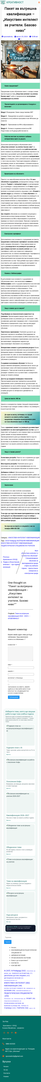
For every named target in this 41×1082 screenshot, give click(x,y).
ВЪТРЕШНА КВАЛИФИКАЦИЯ (28, 541)
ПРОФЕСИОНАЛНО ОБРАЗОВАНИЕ (12, 1001)
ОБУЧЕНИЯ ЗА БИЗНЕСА (23, 990)
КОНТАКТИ (15, 963)
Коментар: (12, 645)
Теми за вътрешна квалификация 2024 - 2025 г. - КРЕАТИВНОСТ (19, 616)
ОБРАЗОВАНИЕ (30, 988)
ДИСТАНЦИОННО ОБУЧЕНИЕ (13, 978)
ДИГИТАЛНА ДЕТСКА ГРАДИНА (17, 976)
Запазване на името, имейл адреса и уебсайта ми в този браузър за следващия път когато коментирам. (19, 690)
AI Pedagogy (12, 541)
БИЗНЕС (7, 973)
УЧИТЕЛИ (31, 546)
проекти (32, 1008)
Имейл (11, 671)
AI (6, 541)
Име (10, 664)
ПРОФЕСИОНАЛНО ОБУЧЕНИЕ (21, 958)
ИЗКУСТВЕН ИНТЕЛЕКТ (17, 538)
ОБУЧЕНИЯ (9, 990)
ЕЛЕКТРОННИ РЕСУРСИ (10, 980)
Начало (13, 947)
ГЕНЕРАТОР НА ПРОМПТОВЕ (22, 973)
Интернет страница (15, 678)
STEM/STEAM (31, 971)
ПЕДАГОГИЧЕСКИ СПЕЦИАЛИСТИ (14, 546)
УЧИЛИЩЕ (10, 1008)
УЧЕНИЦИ (24, 1005)
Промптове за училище (12, 1005)
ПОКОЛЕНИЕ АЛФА (19, 998)
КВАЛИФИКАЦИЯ (33, 538)
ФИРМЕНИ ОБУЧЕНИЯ (18, 955)
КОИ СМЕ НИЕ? (16, 965)
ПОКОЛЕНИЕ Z (8, 998)
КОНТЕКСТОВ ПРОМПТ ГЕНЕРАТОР (14, 988)
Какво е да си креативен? (19, 960)
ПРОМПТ (30, 998)
